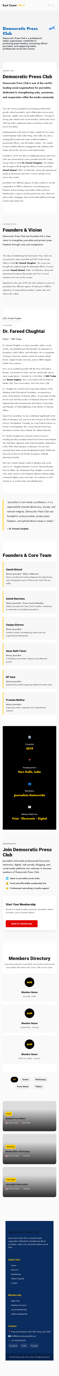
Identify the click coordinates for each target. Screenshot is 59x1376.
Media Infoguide (17, 1278)
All (14, 1079)
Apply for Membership (21, 923)
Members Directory (18, 1305)
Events (26, 1079)
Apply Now (15, 1300)
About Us (14, 1269)
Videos (38, 1086)
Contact (14, 1283)
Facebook (13, 1345)
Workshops (40, 1079)
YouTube (34, 1345)
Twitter (23, 1345)
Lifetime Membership (19, 1314)
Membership (16, 1274)
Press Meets (23, 1086)
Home (13, 1265)
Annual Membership (19, 1309)
